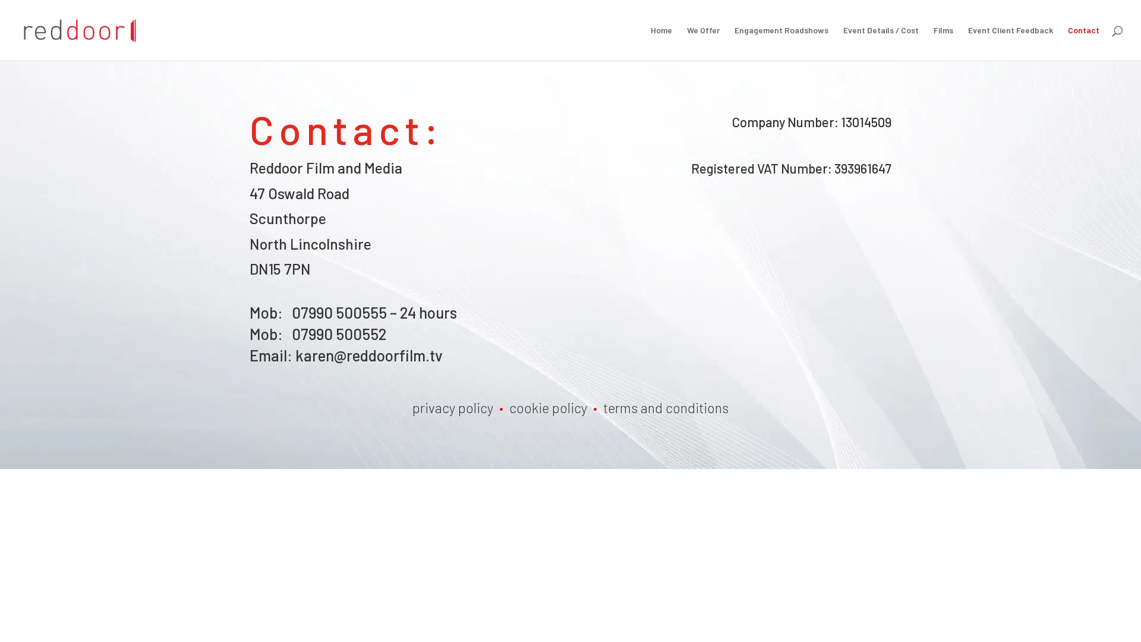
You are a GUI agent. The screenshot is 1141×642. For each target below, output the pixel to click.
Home (661, 30)
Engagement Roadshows (781, 30)
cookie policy (548, 407)
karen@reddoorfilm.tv (369, 355)
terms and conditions (666, 407)
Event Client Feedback (1010, 30)
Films (943, 30)
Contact (1083, 30)
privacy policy (452, 407)
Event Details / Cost (881, 30)
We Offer (703, 30)
